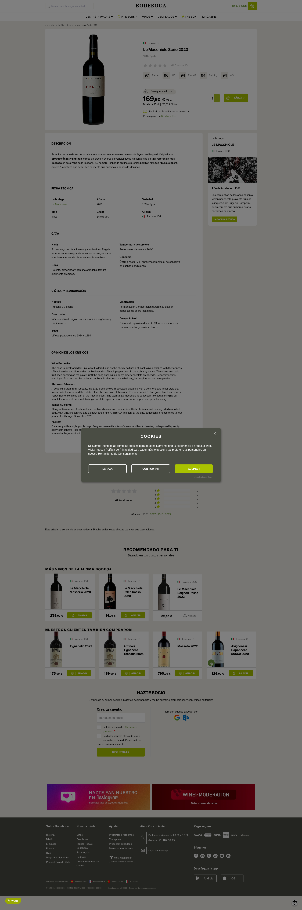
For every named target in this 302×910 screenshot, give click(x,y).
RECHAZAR (107, 468)
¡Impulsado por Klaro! (203, 477)
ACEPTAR (194, 468)
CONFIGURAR (150, 468)
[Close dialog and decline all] (214, 433)
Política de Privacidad (119, 449)
